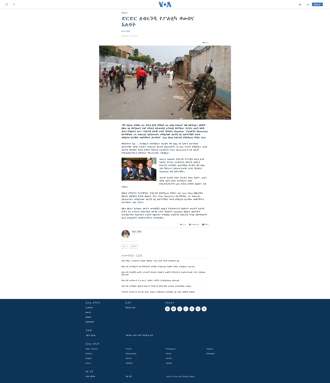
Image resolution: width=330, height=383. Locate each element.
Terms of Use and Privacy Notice (180, 376)
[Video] (300, 4)
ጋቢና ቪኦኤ (91, 335)
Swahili (169, 363)
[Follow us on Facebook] (167, 308)
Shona (168, 353)
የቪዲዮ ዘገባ (130, 308)
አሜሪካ (88, 317)
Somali (169, 358)
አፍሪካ (124, 13)
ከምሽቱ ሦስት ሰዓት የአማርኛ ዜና (139, 335)
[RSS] (191, 308)
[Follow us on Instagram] (179, 308)
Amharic (89, 353)
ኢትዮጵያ (89, 308)
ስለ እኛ (129, 376)
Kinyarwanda (131, 353)
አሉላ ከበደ (126, 31)
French (129, 349)
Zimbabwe (210, 353)
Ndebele (129, 363)
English (89, 358)
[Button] (205, 42)
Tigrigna (209, 349)
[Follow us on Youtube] (173, 308)
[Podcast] (198, 308)
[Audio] (308, 4)
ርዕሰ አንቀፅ (90, 376)
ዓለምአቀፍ (90, 322)
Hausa (88, 363)
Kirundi (128, 358)
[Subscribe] (204, 308)
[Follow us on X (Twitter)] (185, 308)
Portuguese (170, 349)
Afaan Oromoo (92, 349)
